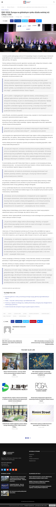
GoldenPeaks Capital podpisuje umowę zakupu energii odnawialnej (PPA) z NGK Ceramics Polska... (15, 425)
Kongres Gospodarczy (34, 313)
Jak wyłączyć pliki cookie (41, 505)
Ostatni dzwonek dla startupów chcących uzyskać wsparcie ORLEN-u (22, 306)
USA (29, 316)
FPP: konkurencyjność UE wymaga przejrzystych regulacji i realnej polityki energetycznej (41, 373)
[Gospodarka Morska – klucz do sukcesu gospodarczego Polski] (5, 486)
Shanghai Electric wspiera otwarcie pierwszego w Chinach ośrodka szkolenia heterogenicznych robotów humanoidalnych (14, 399)
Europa (9, 313)
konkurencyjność (45, 313)
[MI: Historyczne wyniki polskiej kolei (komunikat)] (5, 493)
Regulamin (31, 454)
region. (15, 316)
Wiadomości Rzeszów (8, 16)
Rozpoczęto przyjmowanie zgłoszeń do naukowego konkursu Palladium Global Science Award (41, 399)
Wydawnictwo (32, 460)
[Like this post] (12, 20)
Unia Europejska (22, 316)
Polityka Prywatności (29, 505)
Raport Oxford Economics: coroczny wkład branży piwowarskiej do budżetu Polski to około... (15, 373)
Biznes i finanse (10, 7)
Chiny (4, 313)
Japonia (25, 313)
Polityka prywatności (34, 458)
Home (3, 7)
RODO (30, 456)
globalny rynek (17, 313)
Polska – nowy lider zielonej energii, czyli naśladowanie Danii (20, 300)
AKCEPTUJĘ (52, 505)
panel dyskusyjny (7, 316)
